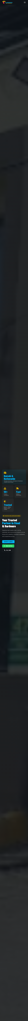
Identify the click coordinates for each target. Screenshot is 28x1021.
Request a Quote (8, 541)
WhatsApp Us (9, 546)
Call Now (8, 550)
